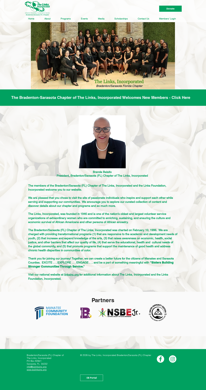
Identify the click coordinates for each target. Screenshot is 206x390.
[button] (48, 19)
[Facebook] (160, 359)
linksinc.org (71, 274)
